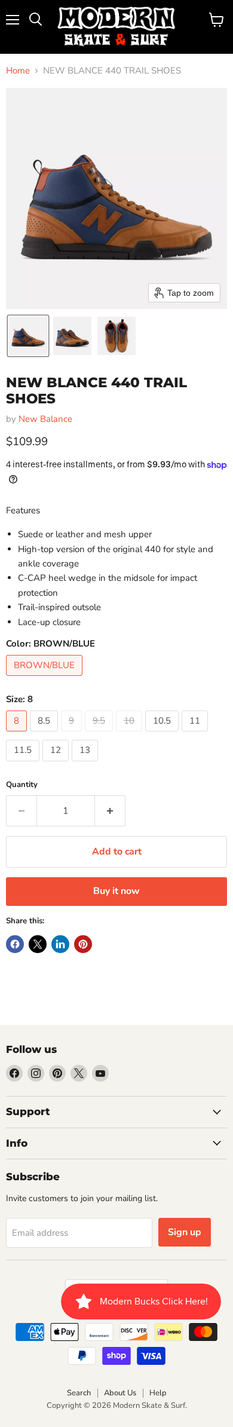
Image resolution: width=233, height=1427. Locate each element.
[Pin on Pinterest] (83, 944)
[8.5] (45, 734)
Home (18, 71)
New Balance (45, 419)
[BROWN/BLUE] (45, 679)
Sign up (184, 1232)
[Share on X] (38, 944)
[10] (130, 734)
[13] (86, 764)
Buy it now (116, 891)
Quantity (22, 784)
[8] (18, 734)
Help (158, 1393)
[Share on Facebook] (15, 944)
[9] (73, 734)
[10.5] (163, 734)
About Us (120, 1393)
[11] (196, 734)
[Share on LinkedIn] (60, 944)
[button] (28, 336)
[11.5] (24, 764)
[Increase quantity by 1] (110, 810)
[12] (57, 764)
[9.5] (100, 734)
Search (79, 1393)
